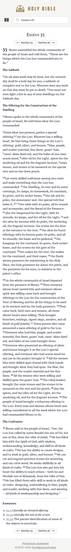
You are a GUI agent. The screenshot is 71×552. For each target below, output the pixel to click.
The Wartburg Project (44, 547)
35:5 (9, 510)
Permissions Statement (35, 543)
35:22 (9, 519)
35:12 (9, 514)
